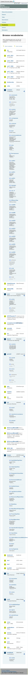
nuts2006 (13, 212)
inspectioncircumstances (13, 414)
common (9, 90)
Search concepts (19, 46)
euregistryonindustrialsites (11, 323)
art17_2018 (10, 77)
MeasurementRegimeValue (13, 496)
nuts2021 (13, 244)
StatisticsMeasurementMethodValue (13, 537)
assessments (13, 95)
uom (8, 642)
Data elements (5, 19)
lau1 (8, 560)
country (13, 657)
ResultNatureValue (13, 519)
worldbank (10, 652)
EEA (8, 1)
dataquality (10, 288)
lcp (8, 573)
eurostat (9, 328)
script (12, 268)
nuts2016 (13, 236)
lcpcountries (13, 578)
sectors (13, 592)
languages (13, 185)
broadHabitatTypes (13, 604)
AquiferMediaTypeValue (13, 460)
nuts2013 (13, 228)
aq (8, 50)
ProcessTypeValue (13, 514)
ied (8, 402)
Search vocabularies (8, 46)
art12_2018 (10, 61)
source (12, 368)
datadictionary (11, 283)
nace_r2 (13, 190)
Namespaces (5, 30)
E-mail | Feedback (6, 670)
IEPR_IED (10, 448)
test (8, 638)
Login (17, 3)
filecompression (13, 153)
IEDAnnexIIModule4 (11, 441)
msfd (8, 599)
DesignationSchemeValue (13, 473)
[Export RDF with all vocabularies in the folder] (24, 91)
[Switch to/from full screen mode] (19, 3)
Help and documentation (7, 12)
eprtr (8, 294)
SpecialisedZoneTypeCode (13, 527)
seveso (9, 632)
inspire (9, 455)
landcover (10, 555)
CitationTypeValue (13, 466)
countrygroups (13, 118)
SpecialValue (13, 533)
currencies (13, 123)
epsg (12, 145)
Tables (3, 17)
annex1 (12, 407)
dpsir (12, 130)
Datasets (4, 14)
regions (13, 609)
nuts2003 (13, 204)
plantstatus (13, 584)
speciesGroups (13, 615)
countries (13, 109)
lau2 (8, 564)
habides (9, 391)
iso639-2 (13, 160)
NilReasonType (13, 200)
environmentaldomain (13, 135)
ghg (8, 386)
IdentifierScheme (13, 486)
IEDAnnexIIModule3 (11, 433)
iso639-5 (13, 178)
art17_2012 (10, 71)
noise (8, 622)
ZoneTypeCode (13, 549)
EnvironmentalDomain (13, 479)
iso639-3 (13, 172)
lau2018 (9, 568)
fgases (9, 339)
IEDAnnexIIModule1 (11, 427)
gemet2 (9, 354)
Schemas (4, 22)
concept (13, 357)
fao (8, 333)
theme (12, 543)
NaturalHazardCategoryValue (13, 508)
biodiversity (10, 82)
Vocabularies (5, 25)
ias (8, 397)
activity (12, 299)
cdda (8, 86)
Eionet (7, 9)
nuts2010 (13, 220)
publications (10, 627)
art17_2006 (10, 66)
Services (4, 27)
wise (8, 647)
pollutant (13, 420)
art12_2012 (10, 55)
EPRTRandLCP (11, 316)
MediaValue (13, 504)
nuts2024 (13, 252)
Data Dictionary (12, 9)
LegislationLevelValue (13, 491)
